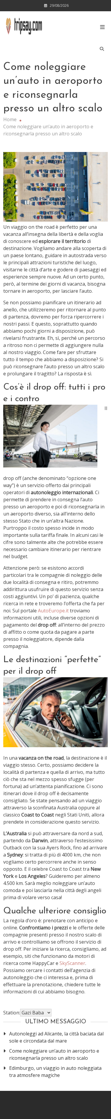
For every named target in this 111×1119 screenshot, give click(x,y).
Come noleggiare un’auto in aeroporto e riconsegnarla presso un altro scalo (54, 1054)
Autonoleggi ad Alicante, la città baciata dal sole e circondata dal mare (56, 1037)
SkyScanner (72, 963)
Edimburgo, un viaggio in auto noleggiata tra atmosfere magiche (55, 1071)
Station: (11, 1012)
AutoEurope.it (53, 610)
